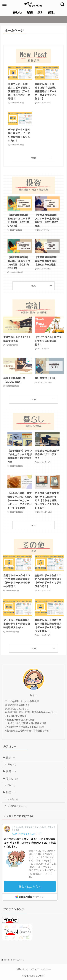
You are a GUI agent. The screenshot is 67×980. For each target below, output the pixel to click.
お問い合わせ (22, 969)
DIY (11, 785)
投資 (11, 771)
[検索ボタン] (62, 4)
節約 (11, 764)
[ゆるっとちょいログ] (33, 4)
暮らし (12, 778)
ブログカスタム (17, 805)
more (33, 157)
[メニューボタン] (4, 4)
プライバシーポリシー (40, 969)
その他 (12, 799)
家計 (10, 757)
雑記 (11, 792)
